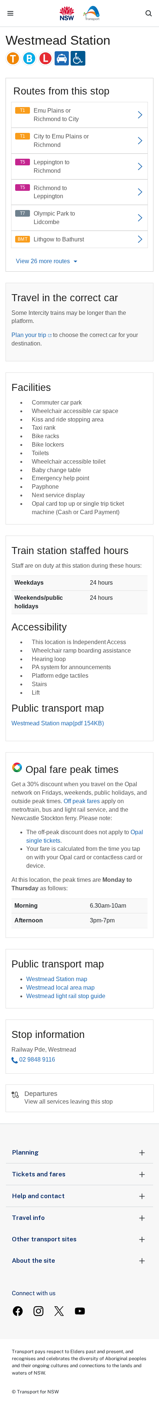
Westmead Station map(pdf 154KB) (57, 723)
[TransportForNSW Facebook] (17, 1311)
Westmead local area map (60, 987)
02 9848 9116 (37, 1059)
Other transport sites (44, 1239)
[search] (149, 13)
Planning (25, 1152)
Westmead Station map (56, 979)
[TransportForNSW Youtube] (79, 1311)
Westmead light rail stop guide (65, 996)
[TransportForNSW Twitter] (59, 1311)
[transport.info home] (79, 13)
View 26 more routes (43, 261)
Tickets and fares (38, 1174)
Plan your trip (28, 335)
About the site (33, 1260)
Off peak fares (82, 801)
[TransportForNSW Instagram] (38, 1311)
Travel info (28, 1217)
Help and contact (38, 1196)
